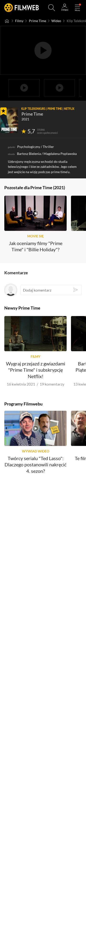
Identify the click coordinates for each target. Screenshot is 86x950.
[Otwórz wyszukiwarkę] (51, 7)
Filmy (19, 21)
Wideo (56, 21)
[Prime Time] (9, 120)
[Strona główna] (7, 20)
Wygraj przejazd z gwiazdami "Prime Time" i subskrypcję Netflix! (35, 370)
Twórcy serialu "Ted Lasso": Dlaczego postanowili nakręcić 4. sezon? (35, 465)
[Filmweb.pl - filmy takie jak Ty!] (21, 7)
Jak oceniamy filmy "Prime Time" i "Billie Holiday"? (35, 246)
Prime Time (37, 21)
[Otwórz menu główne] (77, 7)
